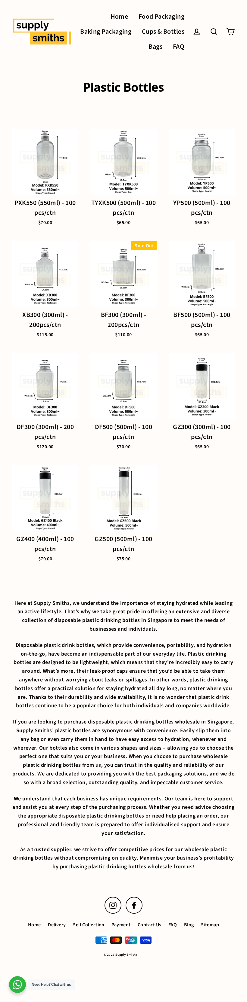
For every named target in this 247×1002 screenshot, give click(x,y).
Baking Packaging (105, 31)
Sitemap (210, 924)
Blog (189, 924)
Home (119, 16)
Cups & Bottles (163, 31)
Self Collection (89, 924)
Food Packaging (161, 16)
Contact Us (149, 924)
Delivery (57, 924)
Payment (120, 924)
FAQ (178, 46)
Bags (155, 46)
